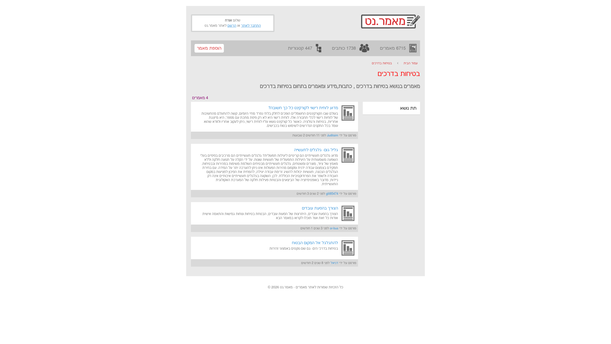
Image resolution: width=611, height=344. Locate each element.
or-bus (334, 228)
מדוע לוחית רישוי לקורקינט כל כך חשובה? (303, 108)
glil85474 (332, 194)
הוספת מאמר (209, 48)
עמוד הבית (411, 63)
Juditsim (332, 135)
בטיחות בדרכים (382, 63)
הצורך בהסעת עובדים (320, 208)
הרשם (231, 26)
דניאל (334, 263)
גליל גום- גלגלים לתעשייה (316, 150)
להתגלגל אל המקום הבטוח (315, 243)
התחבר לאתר (251, 26)
